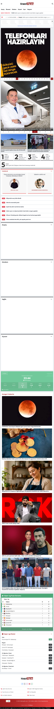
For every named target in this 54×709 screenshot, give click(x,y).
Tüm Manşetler (32, 692)
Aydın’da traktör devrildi (48, 157)
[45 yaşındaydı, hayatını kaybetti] (25, 105)
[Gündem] (51, 262)
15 (37, 78)
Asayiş (2, 9)
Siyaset (20, 9)
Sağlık (4, 299)
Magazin (29, 9)
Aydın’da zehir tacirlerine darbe (15, 207)
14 (34, 78)
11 (27, 78)
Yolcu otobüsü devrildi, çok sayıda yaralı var (18, 219)
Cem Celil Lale (14, 190)
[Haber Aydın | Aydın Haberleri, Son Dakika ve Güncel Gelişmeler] (27, 3)
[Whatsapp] (32, 684)
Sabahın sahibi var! (39, 174)
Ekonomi (8, 9)
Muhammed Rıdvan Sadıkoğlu (40, 190)
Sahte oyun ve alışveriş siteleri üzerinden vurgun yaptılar (22, 211)
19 (47, 78)
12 (29, 78)
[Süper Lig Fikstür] (51, 634)
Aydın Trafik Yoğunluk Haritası (36, 688)
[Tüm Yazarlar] (51, 171)
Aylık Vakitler (6, 389)
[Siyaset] (51, 336)
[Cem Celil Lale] (14, 183)
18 (44, 78)
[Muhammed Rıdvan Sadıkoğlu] (40, 183)
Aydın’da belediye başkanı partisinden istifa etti (7, 157)
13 (32, 78)
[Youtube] (29, 684)
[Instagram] (27, 684)
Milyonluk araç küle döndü (13, 198)
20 (49, 78)
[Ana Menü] (1, 3)
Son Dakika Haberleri (7, 695)
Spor (24, 9)
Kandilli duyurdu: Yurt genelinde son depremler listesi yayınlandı (22, 157)
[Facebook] (22, 684)
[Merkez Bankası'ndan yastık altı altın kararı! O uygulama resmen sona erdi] (25, 52)
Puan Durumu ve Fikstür (7, 692)
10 (24, 78)
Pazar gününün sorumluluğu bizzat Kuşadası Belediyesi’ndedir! (14, 175)
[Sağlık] (51, 299)
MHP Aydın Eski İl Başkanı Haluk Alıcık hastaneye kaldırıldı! (20, 165)
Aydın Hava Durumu (7, 688)
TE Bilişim (30, 705)
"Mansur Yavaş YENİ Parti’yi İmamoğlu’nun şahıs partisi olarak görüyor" (35, 157)
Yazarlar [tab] (5, 171)
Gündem (14, 9)
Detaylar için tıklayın (27, 629)
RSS (9, 701)
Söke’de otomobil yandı (12, 202)
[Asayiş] (51, 225)
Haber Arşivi (32, 695)
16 (39, 78)
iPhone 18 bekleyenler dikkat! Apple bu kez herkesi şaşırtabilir (28, 13)
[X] (25, 684)
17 (42, 78)
